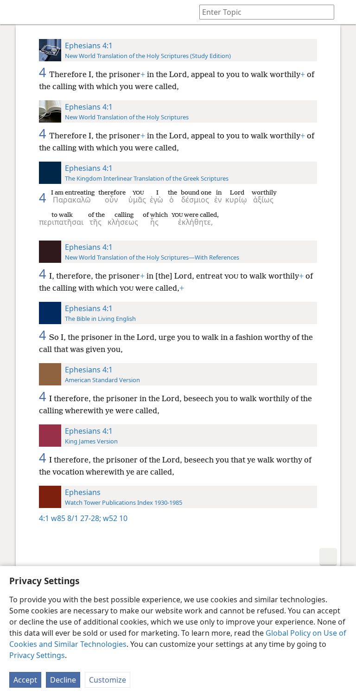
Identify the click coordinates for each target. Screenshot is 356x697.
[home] (14, 12)
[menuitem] (14, 12)
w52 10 (114, 518)
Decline (63, 680)
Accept (25, 680)
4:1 (44, 518)
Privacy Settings (37, 655)
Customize (107, 680)
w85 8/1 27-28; (76, 518)
